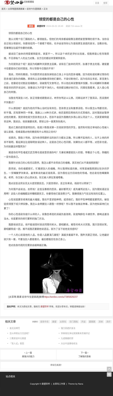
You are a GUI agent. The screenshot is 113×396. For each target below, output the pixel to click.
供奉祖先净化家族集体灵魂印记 (75, 333)
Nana (80, 384)
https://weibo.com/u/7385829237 (61, 297)
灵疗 (108, 321)
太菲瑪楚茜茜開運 (16, 9)
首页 (3, 9)
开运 (83, 321)
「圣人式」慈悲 (17, 343)
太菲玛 (63, 321)
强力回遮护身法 (68, 328)
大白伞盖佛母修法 (69, 343)
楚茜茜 (92, 321)
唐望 (54, 321)
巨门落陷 (74, 321)
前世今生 (44, 321)
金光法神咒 (15, 328)
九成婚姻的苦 (67, 338)
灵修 (101, 321)
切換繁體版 (29, 2)
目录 (97, 3)
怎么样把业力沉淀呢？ (20, 333)
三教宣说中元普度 (18, 338)
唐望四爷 (41, 26)
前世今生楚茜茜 (34, 9)
